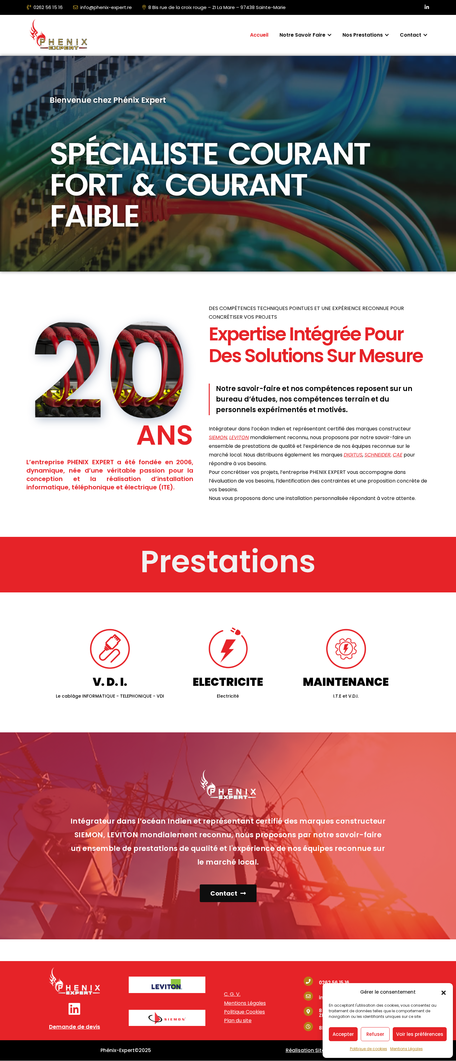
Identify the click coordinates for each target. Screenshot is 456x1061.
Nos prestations (363, 34)
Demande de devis (74, 1027)
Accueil (259, 34)
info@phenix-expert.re (106, 7)
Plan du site (238, 1020)
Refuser (375, 1034)
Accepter (343, 1034)
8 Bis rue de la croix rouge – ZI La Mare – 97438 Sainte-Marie (217, 7)
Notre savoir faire (303, 34)
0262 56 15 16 (48, 7)
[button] (443, 992)
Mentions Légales (406, 1048)
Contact (411, 34)
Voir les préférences (419, 1034)
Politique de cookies (368, 1048)
